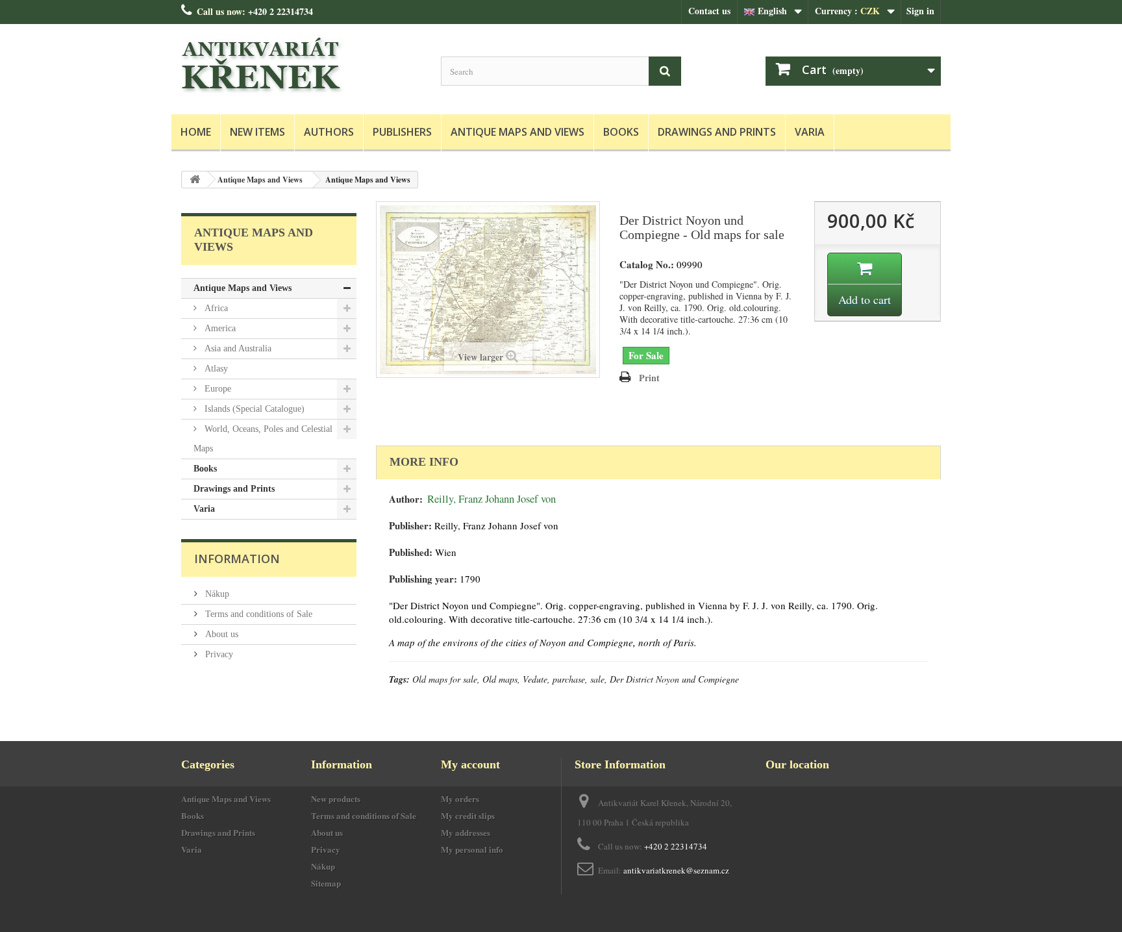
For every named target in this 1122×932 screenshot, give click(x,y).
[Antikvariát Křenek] (301, 66)
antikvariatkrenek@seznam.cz (676, 870)
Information (237, 558)
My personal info (472, 849)
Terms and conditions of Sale (257, 614)
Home (196, 132)
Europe (216, 389)
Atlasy (215, 368)
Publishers (402, 132)
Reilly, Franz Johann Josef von (491, 499)
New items (257, 132)
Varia (810, 132)
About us (220, 634)
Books (621, 132)
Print (649, 377)
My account (470, 764)
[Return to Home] (194, 179)
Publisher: (410, 526)
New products (335, 798)
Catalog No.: (646, 264)
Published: (410, 552)
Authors (329, 132)
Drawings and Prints (717, 132)
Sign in (920, 11)
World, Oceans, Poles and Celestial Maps (262, 438)
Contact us (709, 11)
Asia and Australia (236, 348)
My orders (460, 798)
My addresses (465, 832)
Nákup (216, 594)
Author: (406, 499)
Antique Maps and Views (517, 132)
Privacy (218, 654)
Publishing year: (423, 579)
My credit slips (468, 815)
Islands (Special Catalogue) (253, 409)
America (219, 328)
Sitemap (326, 883)
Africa (215, 308)
